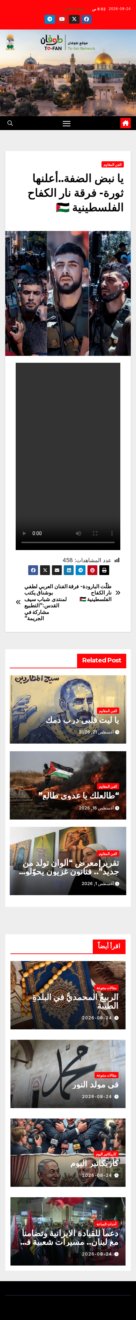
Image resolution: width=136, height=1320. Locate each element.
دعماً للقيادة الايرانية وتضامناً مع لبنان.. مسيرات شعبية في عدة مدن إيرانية (69, 1241)
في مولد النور (95, 1084)
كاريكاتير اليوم (106, 1154)
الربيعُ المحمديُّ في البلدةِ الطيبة (75, 1001)
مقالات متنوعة (106, 988)
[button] (10, 123)
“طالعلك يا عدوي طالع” (78, 795)
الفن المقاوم (113, 164)
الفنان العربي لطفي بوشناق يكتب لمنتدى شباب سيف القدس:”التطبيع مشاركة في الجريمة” (46, 602)
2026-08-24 (97, 1017)
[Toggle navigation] (66, 123)
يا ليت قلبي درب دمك (82, 720)
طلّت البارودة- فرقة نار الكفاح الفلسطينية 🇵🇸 (90, 592)
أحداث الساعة (106, 1224)
